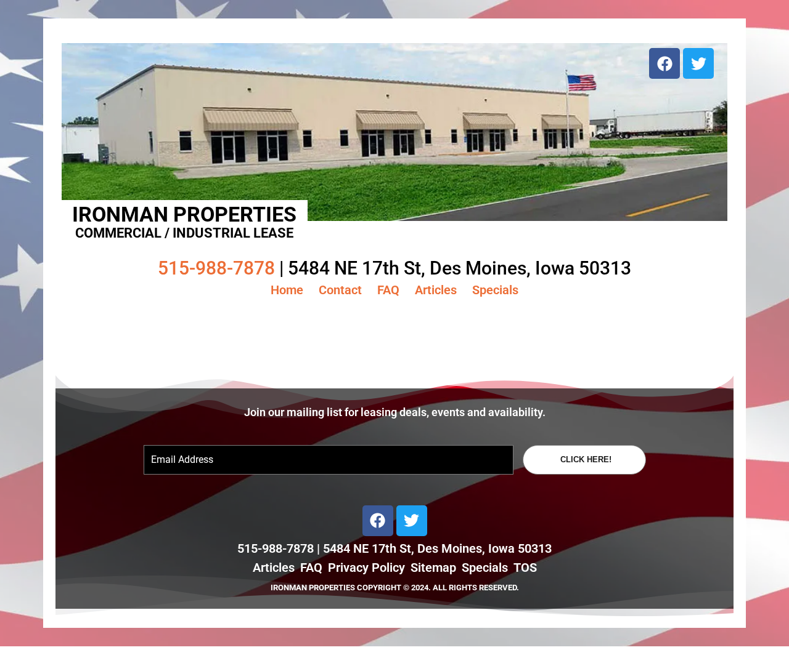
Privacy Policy (366, 567)
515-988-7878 (216, 268)
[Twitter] (698, 63)
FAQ (388, 290)
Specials (495, 290)
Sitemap (433, 567)
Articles (436, 290)
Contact (340, 290)
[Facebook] (664, 63)
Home (287, 290)
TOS (525, 567)
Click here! (585, 459)
